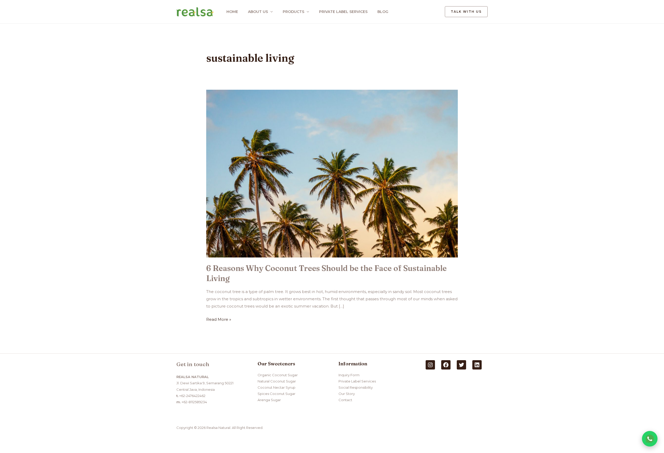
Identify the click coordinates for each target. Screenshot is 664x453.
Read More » (218, 319)
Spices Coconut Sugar (276, 394)
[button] (466, 11)
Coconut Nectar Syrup (276, 387)
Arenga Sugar (269, 400)
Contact (345, 400)
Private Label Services (357, 381)
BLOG (382, 11)
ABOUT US (258, 11)
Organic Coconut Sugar (278, 375)
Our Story (346, 394)
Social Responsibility (355, 387)
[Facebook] (446, 365)
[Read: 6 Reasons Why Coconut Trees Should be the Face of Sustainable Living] (332, 173)
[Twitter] (461, 365)
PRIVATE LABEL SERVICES (343, 11)
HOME (232, 11)
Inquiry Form (348, 375)
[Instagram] (430, 365)
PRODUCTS (293, 11)
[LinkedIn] (477, 365)
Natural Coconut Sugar (277, 381)
